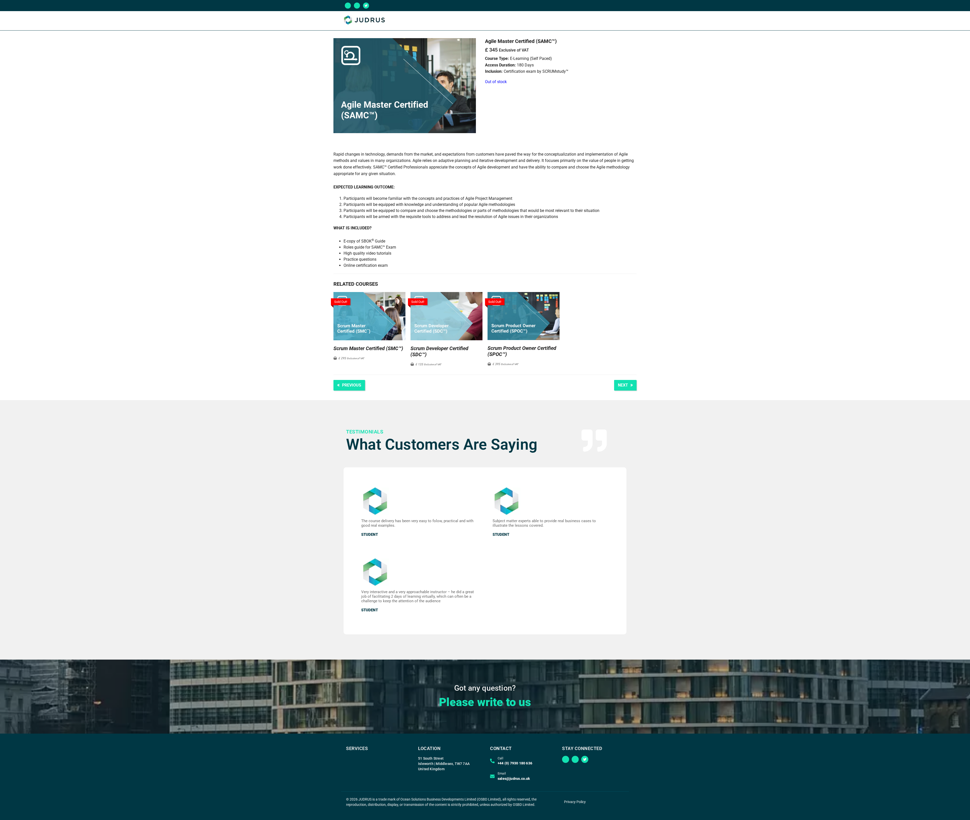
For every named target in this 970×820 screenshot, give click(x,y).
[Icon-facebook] (357, 6)
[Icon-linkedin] (348, 6)
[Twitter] (366, 6)
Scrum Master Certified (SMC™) (368, 348)
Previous (351, 385)
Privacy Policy (575, 802)
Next (623, 385)
